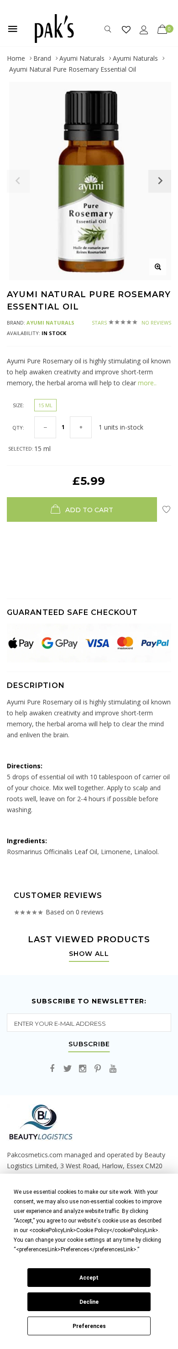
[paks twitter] (67, 1069)
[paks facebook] (52, 1069)
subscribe (89, 1044)
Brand (42, 58)
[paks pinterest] (97, 1069)
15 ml (45, 405)
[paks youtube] (112, 1069)
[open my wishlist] (126, 29)
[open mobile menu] (13, 28)
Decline (89, 1302)
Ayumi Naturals (82, 58)
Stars (131, 322)
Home (16, 58)
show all (89, 954)
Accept (89, 1278)
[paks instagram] (82, 1069)
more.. (147, 382)
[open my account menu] (144, 29)
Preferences (89, 1326)
